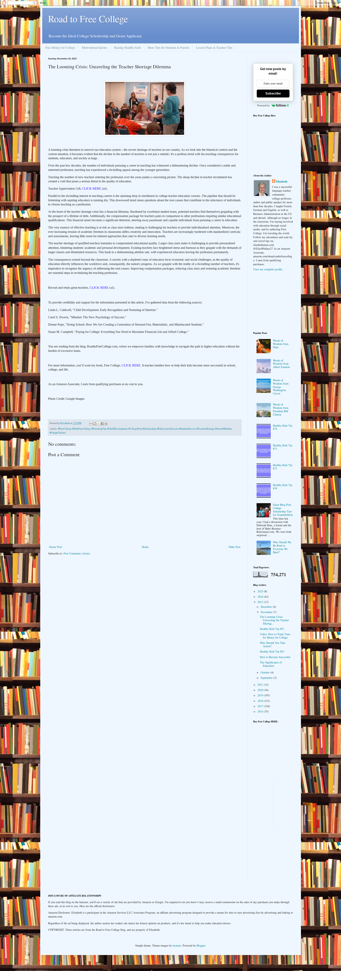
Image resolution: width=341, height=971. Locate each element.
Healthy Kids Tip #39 (282, 486)
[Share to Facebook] (102, 424)
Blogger (201, 945)
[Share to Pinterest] (106, 424)
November (267, 612)
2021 (261, 684)
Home (145, 547)
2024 (261, 596)
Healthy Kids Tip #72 (282, 466)
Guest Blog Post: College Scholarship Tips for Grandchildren (283, 509)
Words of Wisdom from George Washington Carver (281, 386)
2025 (261, 591)
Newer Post (55, 547)
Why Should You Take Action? (272, 644)
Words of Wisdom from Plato (281, 344)
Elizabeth (281, 182)
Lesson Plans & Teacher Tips (214, 47)
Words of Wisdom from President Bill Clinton (281, 409)
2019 (261, 695)
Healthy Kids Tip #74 (282, 427)
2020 (261, 690)
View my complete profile (267, 269)
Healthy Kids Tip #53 (272, 629)
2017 (261, 706)
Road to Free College (88, 18)
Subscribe (273, 93)
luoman (177, 945)
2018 (261, 701)
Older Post (234, 547)
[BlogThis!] (95, 424)
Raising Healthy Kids (127, 47)
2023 (261, 602)
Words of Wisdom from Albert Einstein (281, 364)
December (267, 607)
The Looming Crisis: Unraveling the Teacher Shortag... (274, 620)
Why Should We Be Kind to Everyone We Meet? (282, 547)
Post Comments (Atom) (77, 553)
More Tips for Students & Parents (168, 47)
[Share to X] (98, 424)
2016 (261, 711)
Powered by (263, 105)
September (267, 678)
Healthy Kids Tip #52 (272, 651)
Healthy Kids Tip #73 (282, 446)
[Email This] (91, 424)
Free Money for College (60, 47)
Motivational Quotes (94, 47)
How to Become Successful (275, 657)
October (265, 672)
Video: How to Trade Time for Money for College (275, 635)
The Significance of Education (271, 664)
